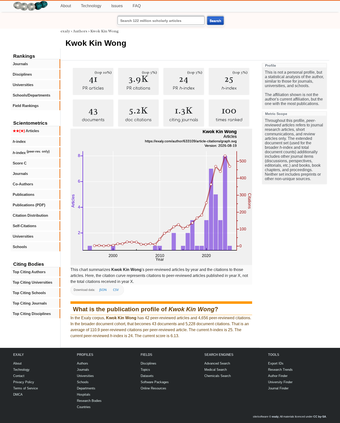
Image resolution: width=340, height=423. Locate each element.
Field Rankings (26, 106)
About (65, 6)
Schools (20, 247)
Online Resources (153, 388)
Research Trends (280, 369)
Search (215, 21)
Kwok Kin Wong (104, 31)
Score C (20, 163)
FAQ (137, 6)
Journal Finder (278, 388)
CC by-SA (319, 416)
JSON (103, 290)
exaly (65, 31)
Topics (145, 369)
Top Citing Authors (29, 272)
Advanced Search (217, 363)
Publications (23, 194)
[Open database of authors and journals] (31, 3)
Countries (84, 407)
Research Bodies (89, 401)
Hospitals (83, 394)
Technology (91, 6)
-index (19, 141)
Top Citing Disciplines (32, 314)
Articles (26, 131)
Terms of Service (25, 388)
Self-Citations (24, 226)
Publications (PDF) (29, 205)
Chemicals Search (217, 376)
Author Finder (277, 376)
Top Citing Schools (29, 293)
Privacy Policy (23, 382)
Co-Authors (23, 184)
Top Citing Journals (30, 303)
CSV (115, 290)
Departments (86, 388)
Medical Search (215, 369)
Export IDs (275, 363)
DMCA (18, 394)
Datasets (147, 376)
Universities (23, 85)
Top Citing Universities (32, 282)
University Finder (280, 382)
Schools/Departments (31, 95)
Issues (117, 6)
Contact (18, 376)
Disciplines (22, 74)
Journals (20, 64)
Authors (80, 31)
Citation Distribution (30, 215)
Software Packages (155, 382)
